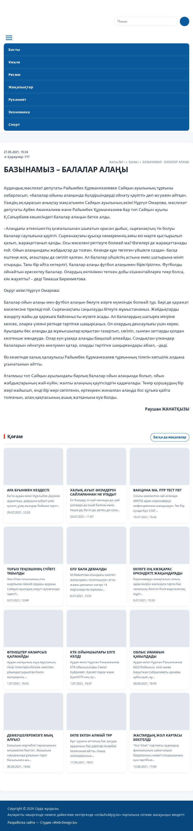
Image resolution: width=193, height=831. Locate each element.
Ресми (14, 74)
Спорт (14, 124)
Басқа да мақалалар (169, 437)
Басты (14, 49)
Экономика (19, 112)
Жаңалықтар (20, 87)
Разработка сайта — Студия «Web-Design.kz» (42, 822)
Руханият (17, 99)
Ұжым (14, 62)
